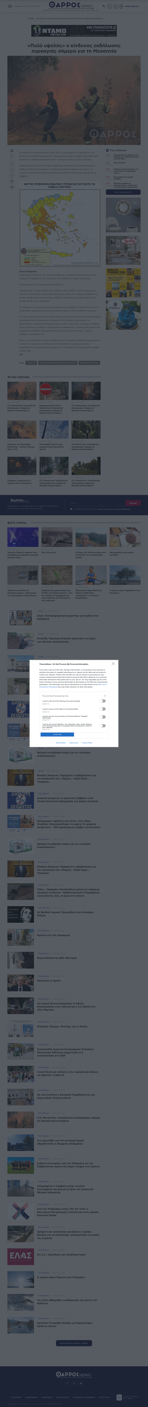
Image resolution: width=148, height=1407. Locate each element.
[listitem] (74, 696)
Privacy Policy (87, 743)
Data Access (74, 743)
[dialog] (74, 703)
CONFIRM (57, 734)
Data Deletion (61, 743)
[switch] (103, 701)
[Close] (114, 664)
